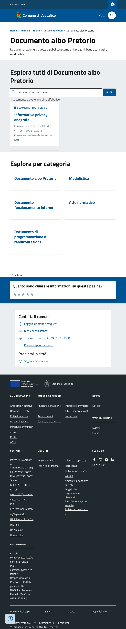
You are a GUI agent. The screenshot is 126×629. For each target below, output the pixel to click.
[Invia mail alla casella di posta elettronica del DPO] (22, 560)
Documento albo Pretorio (31, 107)
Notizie (96, 406)
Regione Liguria (17, 4)
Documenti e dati (53, 30)
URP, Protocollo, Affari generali (21, 522)
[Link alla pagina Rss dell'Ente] (113, 460)
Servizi (48, 611)
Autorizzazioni (45, 416)
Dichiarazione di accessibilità (76, 473)
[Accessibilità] (10, 618)
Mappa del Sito (98, 611)
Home (13, 30)
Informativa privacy (75, 460)
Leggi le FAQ (72, 489)
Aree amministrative (21, 406)
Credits (71, 611)
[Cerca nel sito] (110, 15)
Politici (13, 437)
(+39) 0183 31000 (20, 485)
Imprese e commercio (76, 406)
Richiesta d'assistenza (76, 511)
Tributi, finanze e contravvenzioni (76, 413)
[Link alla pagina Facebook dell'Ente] (94, 460)
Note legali (71, 466)
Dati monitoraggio (20, 611)
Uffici (13, 442)
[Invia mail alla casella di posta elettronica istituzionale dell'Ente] (22, 497)
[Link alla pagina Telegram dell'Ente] (106, 460)
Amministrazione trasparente (76, 483)
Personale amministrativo (21, 429)
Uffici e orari (16, 530)
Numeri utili (16, 535)
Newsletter (98, 465)
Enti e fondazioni (19, 416)
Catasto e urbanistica (49, 421)
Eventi (95, 433)
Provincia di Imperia (48, 466)
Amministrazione (30, 30)
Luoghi (96, 428)
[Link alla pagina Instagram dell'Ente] (100, 460)
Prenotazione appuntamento (76, 503)
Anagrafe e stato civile (49, 408)
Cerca (109, 92)
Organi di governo (19, 421)
